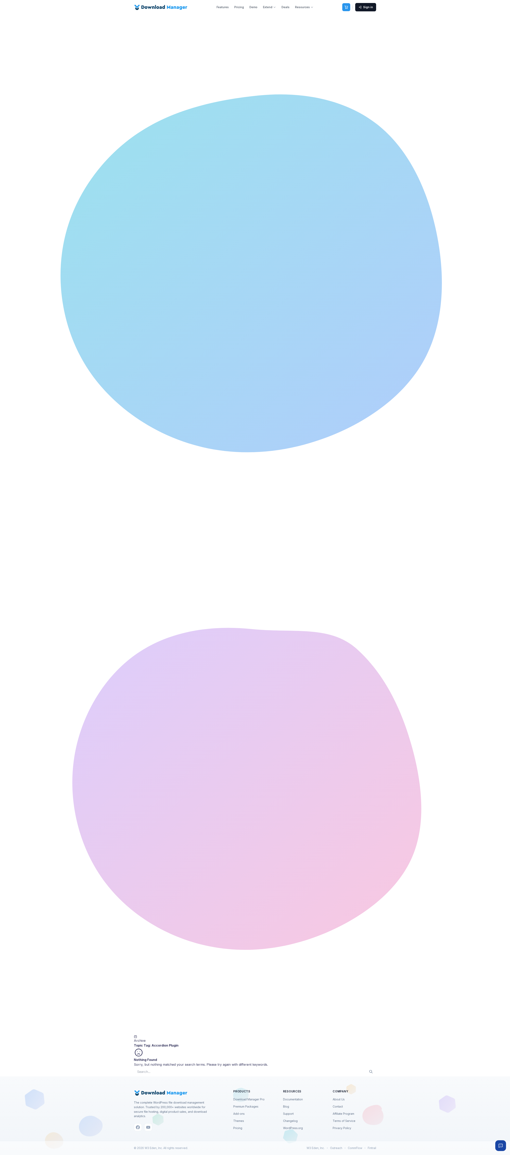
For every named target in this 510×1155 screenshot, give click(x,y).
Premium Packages (245, 1106)
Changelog (290, 1121)
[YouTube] (148, 1127)
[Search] (371, 1071)
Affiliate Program (343, 1113)
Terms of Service (344, 1121)
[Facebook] (138, 1127)
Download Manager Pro (249, 1099)
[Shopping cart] (346, 7)
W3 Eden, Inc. (316, 1148)
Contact (338, 1106)
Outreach (336, 1148)
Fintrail (372, 1148)
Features (223, 7)
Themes (238, 1121)
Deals (285, 7)
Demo (253, 7)
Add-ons (239, 1113)
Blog (286, 1106)
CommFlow (355, 1148)
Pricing (239, 7)
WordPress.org (293, 1128)
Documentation (293, 1099)
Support (288, 1113)
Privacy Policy (342, 1128)
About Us (339, 1099)
